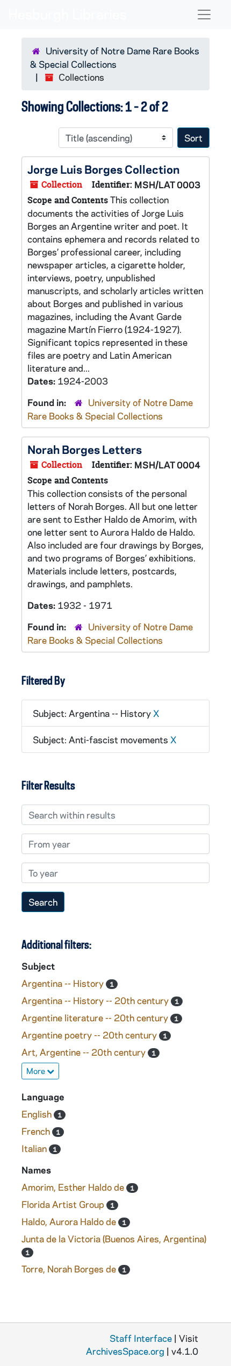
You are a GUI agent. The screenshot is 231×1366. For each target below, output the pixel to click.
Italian (35, 1148)
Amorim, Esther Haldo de (73, 1187)
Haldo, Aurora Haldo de (69, 1221)
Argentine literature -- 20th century (95, 1017)
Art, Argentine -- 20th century (84, 1052)
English (37, 1114)
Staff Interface (141, 1338)
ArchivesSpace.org (125, 1351)
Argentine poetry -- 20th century (90, 1035)
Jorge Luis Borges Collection (103, 168)
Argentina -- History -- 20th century (96, 1000)
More (36, 1070)
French (36, 1131)
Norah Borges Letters (84, 449)
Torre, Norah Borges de (69, 1269)
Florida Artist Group (63, 1204)
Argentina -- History (63, 983)
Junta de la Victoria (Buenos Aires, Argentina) (113, 1238)
